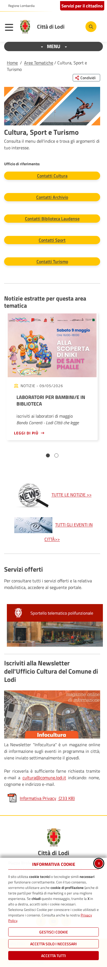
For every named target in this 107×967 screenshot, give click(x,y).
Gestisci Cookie (53, 932)
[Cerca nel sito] (91, 26)
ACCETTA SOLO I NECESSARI (53, 944)
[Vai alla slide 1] (48, 455)
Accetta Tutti (53, 955)
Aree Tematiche (38, 62)
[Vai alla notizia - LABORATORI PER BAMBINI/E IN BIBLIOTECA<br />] (52, 345)
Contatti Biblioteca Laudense (52, 218)
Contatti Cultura (52, 175)
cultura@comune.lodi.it (44, 777)
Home (12, 62)
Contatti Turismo (52, 261)
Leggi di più (26, 433)
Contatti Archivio (52, 197)
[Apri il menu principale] (10, 28)
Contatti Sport (52, 240)
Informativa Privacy (47, 798)
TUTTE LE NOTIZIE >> (72, 494)
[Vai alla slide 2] (56, 455)
